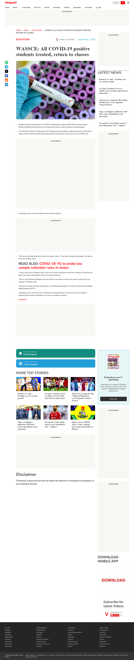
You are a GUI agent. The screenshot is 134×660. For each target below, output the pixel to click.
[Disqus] (55, 517)
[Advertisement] (55, 173)
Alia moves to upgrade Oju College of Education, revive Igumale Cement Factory (113, 102)
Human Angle (41, 642)
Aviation (8, 630)
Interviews (71, 628)
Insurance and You (43, 644)
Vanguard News (11, 2)
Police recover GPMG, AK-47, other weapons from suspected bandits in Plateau (82, 425)
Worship (102, 646)
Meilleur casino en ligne (89, 655)
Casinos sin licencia (31, 657)
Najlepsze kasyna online (104, 655)
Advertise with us (42, 655)
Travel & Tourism (105, 637)
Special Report (73, 644)
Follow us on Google (67, 39)
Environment (40, 630)
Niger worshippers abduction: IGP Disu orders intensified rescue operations (113, 113)
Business (56, 8)
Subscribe (113, 399)
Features (39, 632)
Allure (7, 628)
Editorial (77, 8)
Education (37, 30)
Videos (101, 639)
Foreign (39, 635)
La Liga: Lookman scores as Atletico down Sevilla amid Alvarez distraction (113, 90)
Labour (70, 630)
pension (39, 646)
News (15, 8)
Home (7, 8)
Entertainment (41, 628)
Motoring (71, 637)
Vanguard (22, 299)
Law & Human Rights (75, 632)
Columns (88, 8)
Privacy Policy (61, 655)
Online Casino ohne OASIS (73, 655)
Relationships (72, 642)
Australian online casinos (120, 655)
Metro (47, 8)
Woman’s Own (104, 644)
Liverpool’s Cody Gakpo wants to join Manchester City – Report (113, 124)
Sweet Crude (103, 628)
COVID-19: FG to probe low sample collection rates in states (50, 265)
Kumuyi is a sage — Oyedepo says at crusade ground (112, 80)
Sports (67, 8)
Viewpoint (102, 642)
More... (26, 30)
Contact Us (52, 655)
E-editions (26, 8)
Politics (37, 8)
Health (38, 637)
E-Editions (8, 646)
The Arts (102, 632)
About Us (33, 655)
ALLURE (98, 8)
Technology (103, 630)
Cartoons (102, 635)
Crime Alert (9, 637)
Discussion (8, 642)
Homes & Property (42, 639)
